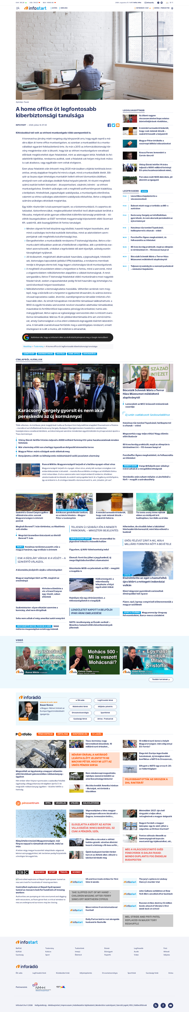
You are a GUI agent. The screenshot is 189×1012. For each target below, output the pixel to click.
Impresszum (66, 1005)
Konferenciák (80, 734)
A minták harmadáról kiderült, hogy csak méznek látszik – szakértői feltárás (111, 515)
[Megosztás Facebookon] (109, 125)
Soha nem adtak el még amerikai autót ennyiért (40, 618)
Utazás (75, 803)
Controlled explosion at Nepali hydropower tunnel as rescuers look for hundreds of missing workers (40, 890)
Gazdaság (20, 955)
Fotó (165, 948)
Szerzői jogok (122, 1005)
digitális (61, 354)
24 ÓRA (144, 191)
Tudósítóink (79, 948)
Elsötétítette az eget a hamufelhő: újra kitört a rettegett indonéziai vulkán (145, 582)
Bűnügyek (108, 952)
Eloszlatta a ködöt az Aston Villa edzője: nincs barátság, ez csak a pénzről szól (93, 828)
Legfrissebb (138, 948)
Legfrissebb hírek (39, 973)
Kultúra (48, 952)
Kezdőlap (28, 347)
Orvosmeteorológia (110, 973)
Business (39, 872)
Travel (64, 872)
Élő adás (81, 700)
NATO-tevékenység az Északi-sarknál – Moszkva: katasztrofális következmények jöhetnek (90, 625)
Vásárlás (61, 803)
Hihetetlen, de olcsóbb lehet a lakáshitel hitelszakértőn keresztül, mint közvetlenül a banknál (146, 529)
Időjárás (167, 955)
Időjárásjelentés (86, 973)
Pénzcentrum (45, 734)
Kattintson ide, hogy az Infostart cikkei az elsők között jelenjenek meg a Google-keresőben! (69, 338)
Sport (52, 872)
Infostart (21, 125)
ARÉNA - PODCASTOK (161, 8)
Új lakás (96, 734)
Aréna (170, 973)
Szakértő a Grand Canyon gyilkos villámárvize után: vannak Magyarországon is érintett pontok (32, 517)
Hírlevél (166, 952)
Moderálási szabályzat (105, 1005)
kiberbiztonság (45, 354)
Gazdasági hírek (152, 973)
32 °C (171, 2)
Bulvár (107, 948)
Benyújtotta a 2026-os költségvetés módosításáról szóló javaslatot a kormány (59, 456)
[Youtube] (170, 1005)
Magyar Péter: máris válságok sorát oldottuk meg (44, 452)
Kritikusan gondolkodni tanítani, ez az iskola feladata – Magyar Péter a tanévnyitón (72, 515)
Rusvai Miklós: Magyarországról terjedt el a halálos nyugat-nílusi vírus (78, 464)
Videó (136, 955)
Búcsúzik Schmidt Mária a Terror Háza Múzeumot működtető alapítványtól (143, 394)
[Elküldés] (118, 125)
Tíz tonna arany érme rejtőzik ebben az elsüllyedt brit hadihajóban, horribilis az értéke (152, 515)
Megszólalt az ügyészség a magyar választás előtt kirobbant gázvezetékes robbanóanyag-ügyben (40, 774)
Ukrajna (64, 8)
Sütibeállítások (140, 1005)
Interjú (77, 952)
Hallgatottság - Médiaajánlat (47, 1005)
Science (76, 872)
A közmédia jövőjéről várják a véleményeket (39, 570)
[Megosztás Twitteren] (113, 125)
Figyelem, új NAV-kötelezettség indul (89, 550)
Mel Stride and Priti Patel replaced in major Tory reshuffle (142, 920)
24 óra (54, 8)
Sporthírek (132, 973)
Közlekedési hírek (62, 973)
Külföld (18, 952)
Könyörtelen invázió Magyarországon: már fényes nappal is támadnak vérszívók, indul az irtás (39, 844)
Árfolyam (62, 734)
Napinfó (107, 955)
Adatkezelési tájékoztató (83, 1005)
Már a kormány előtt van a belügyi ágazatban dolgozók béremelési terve (56, 447)
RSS (131, 1005)
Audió (136, 952)
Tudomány (39, 347)
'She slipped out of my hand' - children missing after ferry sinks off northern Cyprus (91, 896)
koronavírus (89, 354)
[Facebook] (163, 1005)
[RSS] (155, 1005)
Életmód (78, 955)
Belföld (18, 948)
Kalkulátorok (91, 803)
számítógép (29, 354)
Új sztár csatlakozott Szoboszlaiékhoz (147, 415)
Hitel (48, 803)
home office (74, 354)
